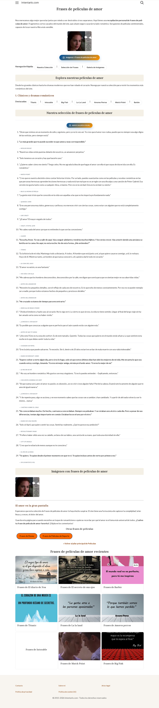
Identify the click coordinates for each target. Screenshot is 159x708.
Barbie (137, 102)
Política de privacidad (23, 692)
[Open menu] (17, 2)
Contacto (19, 686)
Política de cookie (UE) (67, 692)
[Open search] (142, 2)
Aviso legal (106, 686)
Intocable (49, 102)
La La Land (81, 102)
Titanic (33, 102)
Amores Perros (100, 102)
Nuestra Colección (45, 67)
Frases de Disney (27, 536)
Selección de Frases (69, 67)
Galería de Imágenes (95, 67)
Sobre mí (62, 686)
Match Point (120, 102)
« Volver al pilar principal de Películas (79, 543)
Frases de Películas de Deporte (56, 536)
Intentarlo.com (30, 3)
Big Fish (64, 102)
